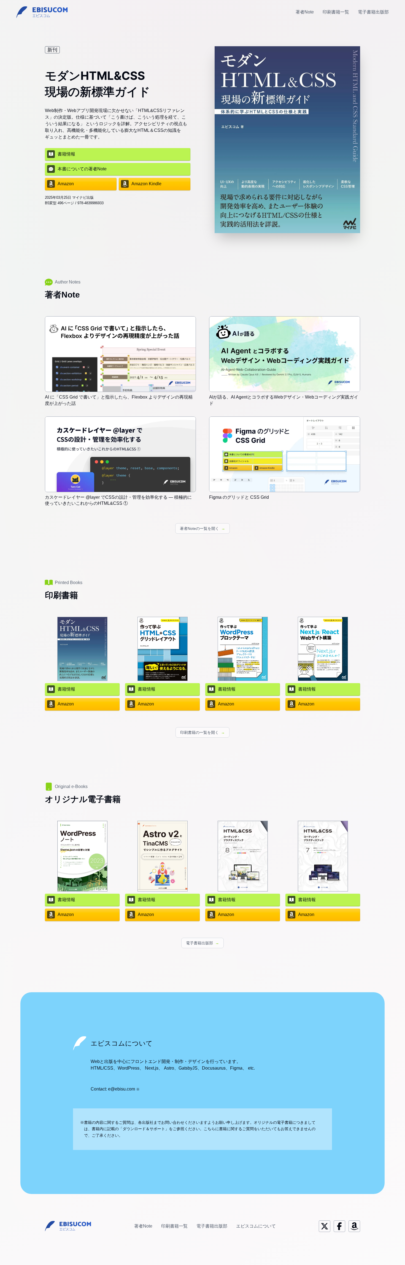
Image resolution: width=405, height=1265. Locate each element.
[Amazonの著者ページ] (354, 1226)
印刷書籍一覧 (336, 12)
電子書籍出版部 (373, 12)
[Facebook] (339, 1226)
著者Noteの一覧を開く (202, 528)
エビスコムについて (256, 1226)
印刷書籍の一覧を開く (202, 732)
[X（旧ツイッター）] (324, 1226)
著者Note (305, 12)
